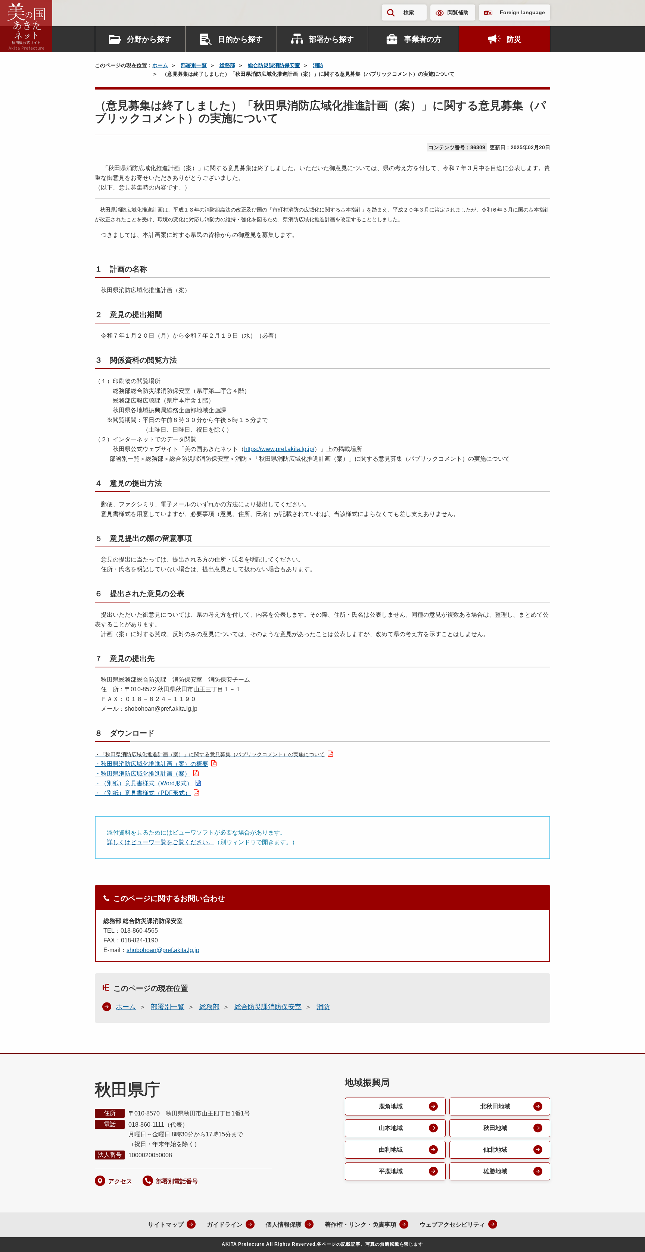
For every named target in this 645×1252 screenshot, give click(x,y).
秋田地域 (495, 1128)
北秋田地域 (495, 1106)
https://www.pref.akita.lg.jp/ (279, 449)
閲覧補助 (458, 12)
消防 (318, 65)
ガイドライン (225, 1224)
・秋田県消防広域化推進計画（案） (142, 773)
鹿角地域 (391, 1106)
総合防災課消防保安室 (274, 65)
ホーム (160, 65)
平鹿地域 (391, 1171)
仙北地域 (495, 1149)
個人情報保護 (284, 1224)
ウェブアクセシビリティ (452, 1224)
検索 (408, 12)
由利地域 (391, 1149)
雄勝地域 (495, 1171)
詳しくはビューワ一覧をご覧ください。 (160, 842)
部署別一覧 (194, 65)
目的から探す (240, 39)
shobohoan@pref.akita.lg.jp (163, 950)
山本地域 (391, 1128)
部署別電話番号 (177, 1181)
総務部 (227, 65)
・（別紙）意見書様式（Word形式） (144, 783)
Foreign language (522, 12)
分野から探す (149, 39)
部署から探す (331, 39)
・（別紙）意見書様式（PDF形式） (143, 793)
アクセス (120, 1181)
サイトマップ (166, 1224)
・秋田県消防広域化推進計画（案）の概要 (151, 764)
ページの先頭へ (624, 1236)
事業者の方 (423, 39)
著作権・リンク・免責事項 (360, 1224)
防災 (514, 39)
